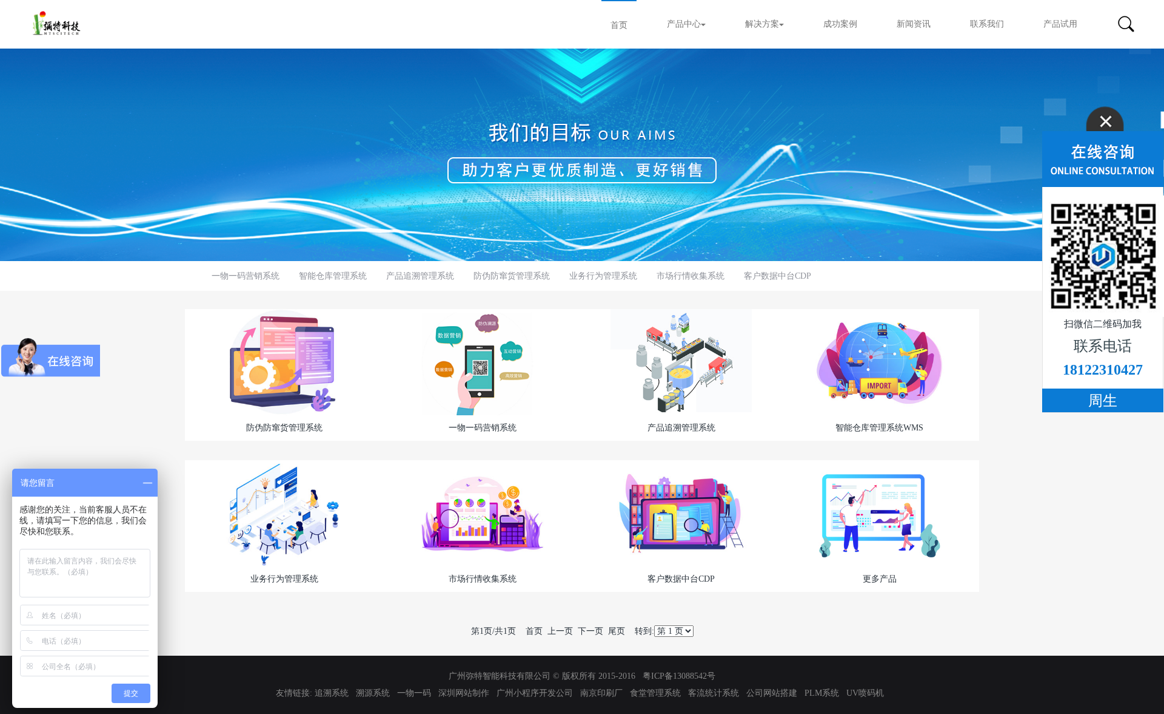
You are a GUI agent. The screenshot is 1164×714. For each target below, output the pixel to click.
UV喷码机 (865, 693)
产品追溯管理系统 (420, 275)
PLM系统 (821, 693)
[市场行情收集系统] (482, 512)
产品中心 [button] (684, 24)
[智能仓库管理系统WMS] (879, 361)
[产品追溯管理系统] (681, 361)
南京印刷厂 (601, 693)
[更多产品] (879, 512)
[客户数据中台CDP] (681, 512)
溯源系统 (373, 693)
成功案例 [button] (840, 24)
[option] (582, 155)
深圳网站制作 (463, 693)
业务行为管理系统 (603, 275)
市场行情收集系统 (690, 275)
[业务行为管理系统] (284, 512)
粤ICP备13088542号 (679, 676)
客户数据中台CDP (777, 275)
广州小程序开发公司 (535, 693)
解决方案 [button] (762, 24)
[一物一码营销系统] (482, 361)
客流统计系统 (713, 693)
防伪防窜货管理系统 (511, 275)
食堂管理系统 (655, 693)
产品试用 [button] (1060, 24)
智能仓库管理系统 (333, 275)
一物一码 (414, 693)
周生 (1102, 401)
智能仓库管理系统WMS (879, 427)
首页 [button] (618, 25)
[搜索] (1126, 24)
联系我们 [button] (987, 24)
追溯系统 (332, 693)
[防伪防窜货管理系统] (284, 361)
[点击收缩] (1102, 146)
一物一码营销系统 (245, 275)
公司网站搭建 (771, 693)
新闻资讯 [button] (914, 24)
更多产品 (880, 578)
